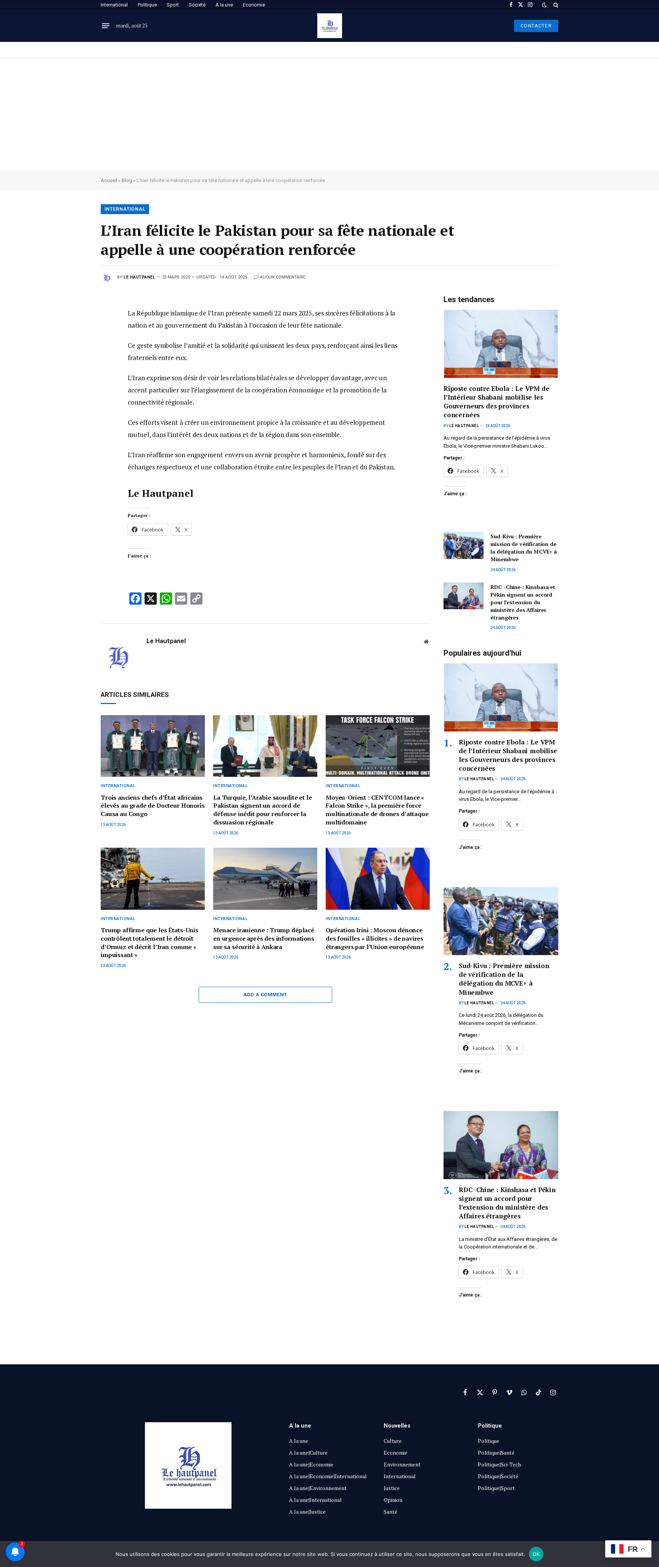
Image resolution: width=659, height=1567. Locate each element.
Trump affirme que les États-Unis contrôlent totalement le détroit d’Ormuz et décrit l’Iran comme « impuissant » (149, 942)
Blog (127, 180)
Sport (173, 5)
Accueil (109, 180)
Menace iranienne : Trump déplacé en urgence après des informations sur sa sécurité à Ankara (263, 938)
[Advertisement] (329, 114)
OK (536, 1554)
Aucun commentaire (282, 277)
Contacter (536, 26)
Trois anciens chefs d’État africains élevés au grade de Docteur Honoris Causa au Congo (153, 806)
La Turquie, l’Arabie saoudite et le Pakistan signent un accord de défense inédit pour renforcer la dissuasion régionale (262, 810)
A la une (224, 5)
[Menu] (105, 25)
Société (197, 5)
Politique (147, 5)
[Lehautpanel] (329, 26)
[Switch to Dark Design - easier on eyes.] (544, 5)
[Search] (555, 5)
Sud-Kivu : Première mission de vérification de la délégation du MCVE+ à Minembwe (523, 548)
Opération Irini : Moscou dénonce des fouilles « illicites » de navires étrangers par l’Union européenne (375, 938)
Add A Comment (265, 994)
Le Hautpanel (140, 277)
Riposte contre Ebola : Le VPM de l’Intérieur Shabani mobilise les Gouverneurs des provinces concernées (497, 401)
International (114, 5)
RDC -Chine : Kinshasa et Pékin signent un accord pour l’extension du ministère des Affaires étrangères (522, 602)
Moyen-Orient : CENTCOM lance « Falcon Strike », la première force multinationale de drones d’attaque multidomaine (377, 810)
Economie (254, 5)
